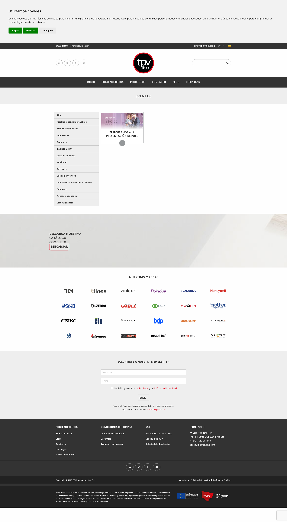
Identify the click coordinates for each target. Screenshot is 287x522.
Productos (137, 82)
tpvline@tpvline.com (79, 45)
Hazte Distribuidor (65, 454)
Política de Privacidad (165, 388)
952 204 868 (63, 45)
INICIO (91, 82)
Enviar (143, 397)
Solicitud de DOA (154, 438)
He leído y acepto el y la (145, 388)
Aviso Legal (183, 480)
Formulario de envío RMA (159, 433)
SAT (220, 45)
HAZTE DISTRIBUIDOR (204, 46)
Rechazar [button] (30, 30)
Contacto (159, 82)
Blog (176, 82)
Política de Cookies (222, 480)
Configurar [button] (47, 30)
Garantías (106, 438)
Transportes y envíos (112, 444)
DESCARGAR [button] (59, 247)
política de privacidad (156, 409)
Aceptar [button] (15, 30)
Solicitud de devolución (158, 444)
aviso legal (142, 388)
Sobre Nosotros (112, 82)
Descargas (193, 82)
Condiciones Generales (112, 433)
